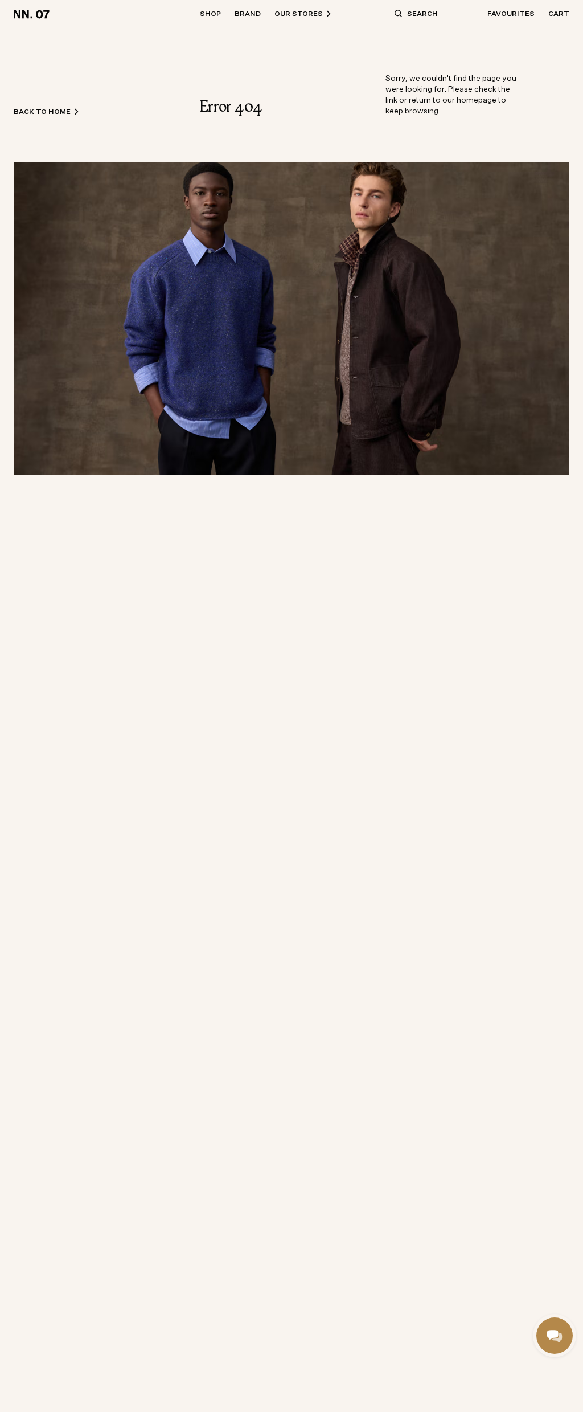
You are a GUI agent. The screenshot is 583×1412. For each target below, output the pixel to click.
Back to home (42, 111)
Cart (558, 13)
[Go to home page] (33, 14)
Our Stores (298, 13)
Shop (210, 13)
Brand (248, 13)
